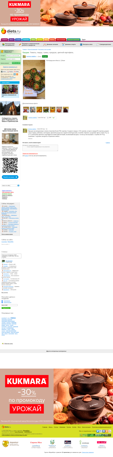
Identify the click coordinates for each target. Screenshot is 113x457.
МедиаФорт (26, 430)
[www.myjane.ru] (67, 444)
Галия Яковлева (19, 432)
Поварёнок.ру (52, 445)
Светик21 (5, 264)
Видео (52, 39)
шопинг (3, 334)
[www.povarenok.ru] (52, 444)
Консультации (61, 39)
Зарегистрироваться (30, 153)
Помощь (4, 198)
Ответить (30, 138)
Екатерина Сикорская (8, 286)
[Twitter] (97, 431)
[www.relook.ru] (102, 444)
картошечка (6, 273)
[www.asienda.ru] (84, 444)
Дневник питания (52, 44)
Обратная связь (8, 343)
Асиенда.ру (84, 445)
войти (26, 155)
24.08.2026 (11, 229)
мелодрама (4, 326)
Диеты (12, 39)
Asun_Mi (5, 280)
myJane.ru (67, 445)
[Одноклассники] (106, 431)
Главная (4, 39)
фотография (11, 333)
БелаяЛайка (4, 241)
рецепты (4, 329)
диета (13, 318)
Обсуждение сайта (8, 192)
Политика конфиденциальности (101, 427)
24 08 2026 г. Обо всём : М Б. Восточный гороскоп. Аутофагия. (9, 212)
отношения (9, 326)
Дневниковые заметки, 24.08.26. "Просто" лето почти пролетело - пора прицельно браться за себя (9, 208)
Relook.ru (102, 445)
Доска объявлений (32, 49)
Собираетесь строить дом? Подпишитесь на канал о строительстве (10, 119)
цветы (16, 333)
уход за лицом (6, 332)
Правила (4, 197)
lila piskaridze (9, 261)
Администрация (7, 193)
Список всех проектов (88, 452)
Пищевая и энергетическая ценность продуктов (30, 44)
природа (15, 326)
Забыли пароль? (5, 63)
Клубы (74, 427)
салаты (9, 329)
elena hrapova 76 (7, 270)
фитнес (6, 333)
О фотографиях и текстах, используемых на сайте (14, 435)
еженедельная (7, 302)
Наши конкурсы (7, 190)
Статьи (18, 39)
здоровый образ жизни (8, 321)
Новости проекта (7, 195)
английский (4, 318)
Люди (33, 39)
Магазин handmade (73, 39)
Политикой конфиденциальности (8, 78)
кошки (3, 325)
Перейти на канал (8, 177)
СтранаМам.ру (36, 445)
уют (3, 333)
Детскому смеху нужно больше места (10, 130)
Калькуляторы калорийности (10, 44)
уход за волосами (11, 330)
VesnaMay (5, 266)
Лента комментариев (7, 234)
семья (13, 329)
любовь (11, 325)
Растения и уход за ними (44, 49)
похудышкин (6, 278)
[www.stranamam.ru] (36, 444)
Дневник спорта (70, 44)
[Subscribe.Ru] (109, 431)
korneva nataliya (31, 56)
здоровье (4, 322)
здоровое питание (7, 319)
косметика (14, 323)
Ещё (83, 39)
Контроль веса (87, 44)
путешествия (10, 328)
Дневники (26, 39)
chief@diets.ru (28, 432)
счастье (3, 330)
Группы (40, 39)
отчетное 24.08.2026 (13, 222)
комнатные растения (6, 323)
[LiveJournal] (100, 431)
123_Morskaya (6, 275)
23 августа (16, 220)
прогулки (4, 328)
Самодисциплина (105, 44)
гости (8, 318)
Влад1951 (10, 241)
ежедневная (7, 301)
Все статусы (5, 292)
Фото (46, 39)
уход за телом (15, 332)
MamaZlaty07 (6, 289)
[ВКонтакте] (103, 431)
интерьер (8, 322)
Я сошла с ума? (12, 231)
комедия (13, 322)
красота (7, 325)
